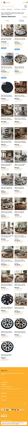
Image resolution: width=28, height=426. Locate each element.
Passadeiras (24, 9)
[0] (26, 2)
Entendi (17, 423)
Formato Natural (17, 9)
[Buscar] (25, 6)
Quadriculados (9, 9)
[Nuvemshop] (6, 420)
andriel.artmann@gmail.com (6, 386)
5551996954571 (4, 382)
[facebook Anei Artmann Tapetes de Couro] (4, 378)
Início (2, 12)
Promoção (3, 9)
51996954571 (3, 384)
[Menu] (1, 2)
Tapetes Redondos (7, 12)
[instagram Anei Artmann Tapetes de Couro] (1, 378)
